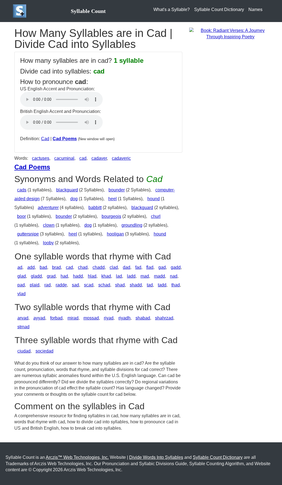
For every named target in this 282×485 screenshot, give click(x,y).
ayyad (39, 318)
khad (106, 276)
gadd (176, 267)
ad (19, 267)
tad (150, 285)
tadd (162, 285)
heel (112, 198)
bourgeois (111, 216)
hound (153, 198)
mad (144, 276)
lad (119, 276)
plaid (34, 285)
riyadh (124, 318)
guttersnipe (28, 234)
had (64, 276)
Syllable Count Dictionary (219, 9)
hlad (92, 276)
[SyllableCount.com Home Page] (20, 11)
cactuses (40, 158)
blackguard (67, 190)
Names (255, 9)
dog (74, 198)
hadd (78, 276)
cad (82, 158)
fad (138, 267)
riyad (108, 318)
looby (48, 242)
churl (156, 216)
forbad (56, 318)
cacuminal (64, 158)
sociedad (44, 351)
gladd (36, 276)
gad (162, 267)
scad (88, 285)
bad (43, 267)
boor (21, 216)
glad (21, 276)
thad (175, 285)
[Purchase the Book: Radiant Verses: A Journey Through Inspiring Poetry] (230, 33)
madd (159, 276)
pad (21, 285)
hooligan (115, 234)
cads (21, 190)
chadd (99, 267)
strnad (23, 326)
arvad (22, 318)
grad (51, 276)
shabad (142, 318)
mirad (72, 318)
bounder (117, 190)
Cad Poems (65, 138)
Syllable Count (88, 11)
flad (149, 267)
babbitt (95, 207)
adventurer (48, 207)
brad (56, 267)
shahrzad (164, 318)
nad (173, 276)
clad (114, 267)
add (31, 267)
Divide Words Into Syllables (156, 457)
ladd (131, 276)
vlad (21, 293)
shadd (136, 285)
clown (49, 225)
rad (47, 285)
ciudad (24, 351)
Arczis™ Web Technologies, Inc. (77, 457)
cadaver (99, 158)
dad (126, 267)
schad (104, 285)
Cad (45, 138)
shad (120, 285)
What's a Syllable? (171, 9)
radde (61, 285)
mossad (91, 318)
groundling (131, 225)
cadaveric (121, 158)
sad (75, 285)
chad (83, 267)
